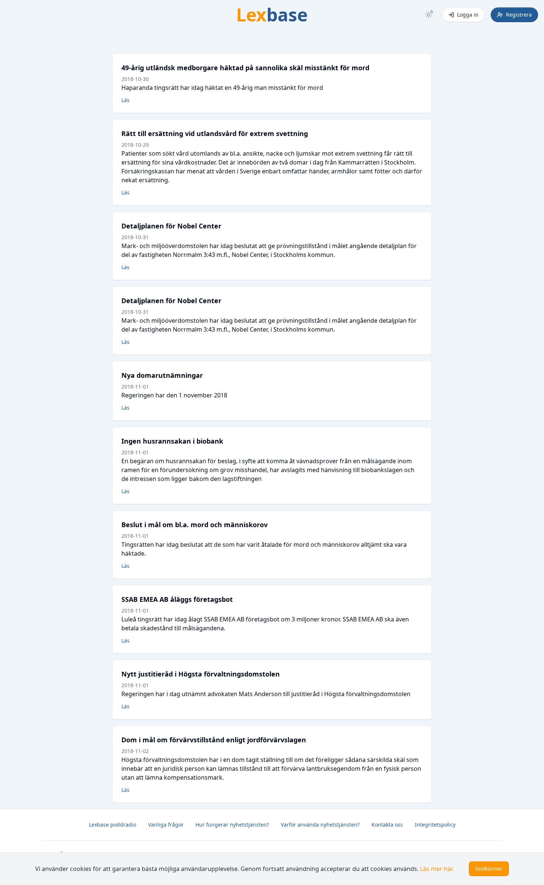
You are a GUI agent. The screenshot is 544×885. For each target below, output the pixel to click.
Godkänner (489, 868)
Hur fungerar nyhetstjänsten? (232, 824)
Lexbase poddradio (112, 824)
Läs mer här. (437, 869)
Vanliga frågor (166, 824)
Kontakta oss (387, 824)
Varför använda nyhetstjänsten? (320, 824)
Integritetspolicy (435, 824)
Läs (125, 100)
